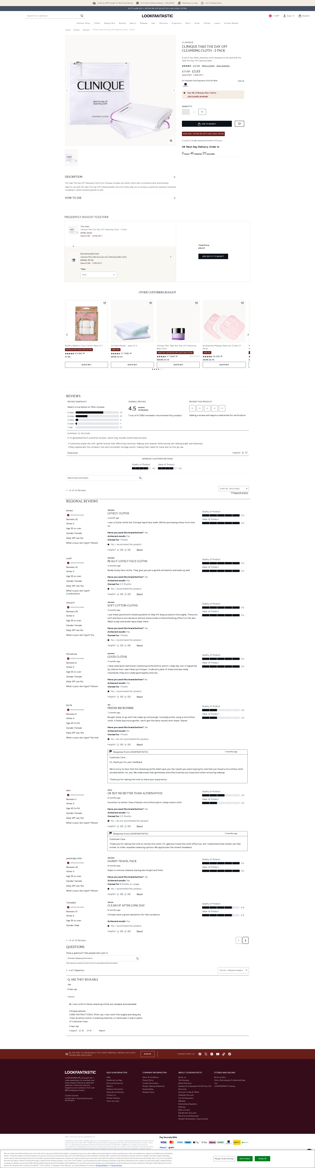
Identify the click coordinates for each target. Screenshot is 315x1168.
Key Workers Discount (187, 1113)
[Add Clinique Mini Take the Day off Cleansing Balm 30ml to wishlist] (197, 303)
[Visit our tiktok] (224, 1054)
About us (182, 1077)
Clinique (86, 30)
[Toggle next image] (174, 91)
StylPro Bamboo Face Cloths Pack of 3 (84, 345)
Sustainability (147, 1089)
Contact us (111, 1095)
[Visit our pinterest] (230, 1054)
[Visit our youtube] (218, 1054)
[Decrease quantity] (186, 112)
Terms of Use (116, 1165)
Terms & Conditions (150, 1077)
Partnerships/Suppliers (187, 1104)
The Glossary (183, 1080)
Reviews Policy (148, 1092)
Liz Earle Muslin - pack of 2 (124, 345)
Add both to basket (213, 256)
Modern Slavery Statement (153, 1086)
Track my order (113, 1101)
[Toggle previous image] (67, 91)
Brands (76, 30)
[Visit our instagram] (212, 1054)
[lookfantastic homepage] (157, 15)
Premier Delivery (113, 1098)
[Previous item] (67, 335)
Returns (110, 1086)
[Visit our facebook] (200, 1054)
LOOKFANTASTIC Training (224, 1086)
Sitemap (181, 1107)
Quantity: (187, 106)
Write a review (208, 66)
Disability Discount (186, 1095)
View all (241, 81)
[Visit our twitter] (206, 1054)
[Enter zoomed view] (171, 141)
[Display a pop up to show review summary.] (84, 353)
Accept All (262, 1159)
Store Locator (220, 1077)
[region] (157, 1159)
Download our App (114, 1080)
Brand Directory (184, 1083)
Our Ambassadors (186, 1098)
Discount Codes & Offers (188, 1092)
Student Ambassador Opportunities (193, 1119)
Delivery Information (115, 1089)
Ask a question (223, 66)
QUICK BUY (86, 365)
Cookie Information (150, 1083)
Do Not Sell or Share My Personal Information (78, 1099)
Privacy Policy (147, 1080)
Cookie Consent (71, 1096)
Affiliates (182, 1101)
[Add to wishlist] (239, 124)
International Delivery (115, 1092)
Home (68, 30)
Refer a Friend (184, 1110)
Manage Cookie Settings (224, 1159)
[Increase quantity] (202, 112)
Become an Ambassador (188, 1116)
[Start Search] (81, 15)
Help (108, 1077)
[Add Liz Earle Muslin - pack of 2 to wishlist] (151, 303)
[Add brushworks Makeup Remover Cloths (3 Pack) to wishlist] (242, 303)
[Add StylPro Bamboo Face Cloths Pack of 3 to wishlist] (105, 303)
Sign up (147, 1054)
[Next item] (248, 335)
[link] (289, 15)
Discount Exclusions (115, 1083)
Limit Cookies (245, 1159)
